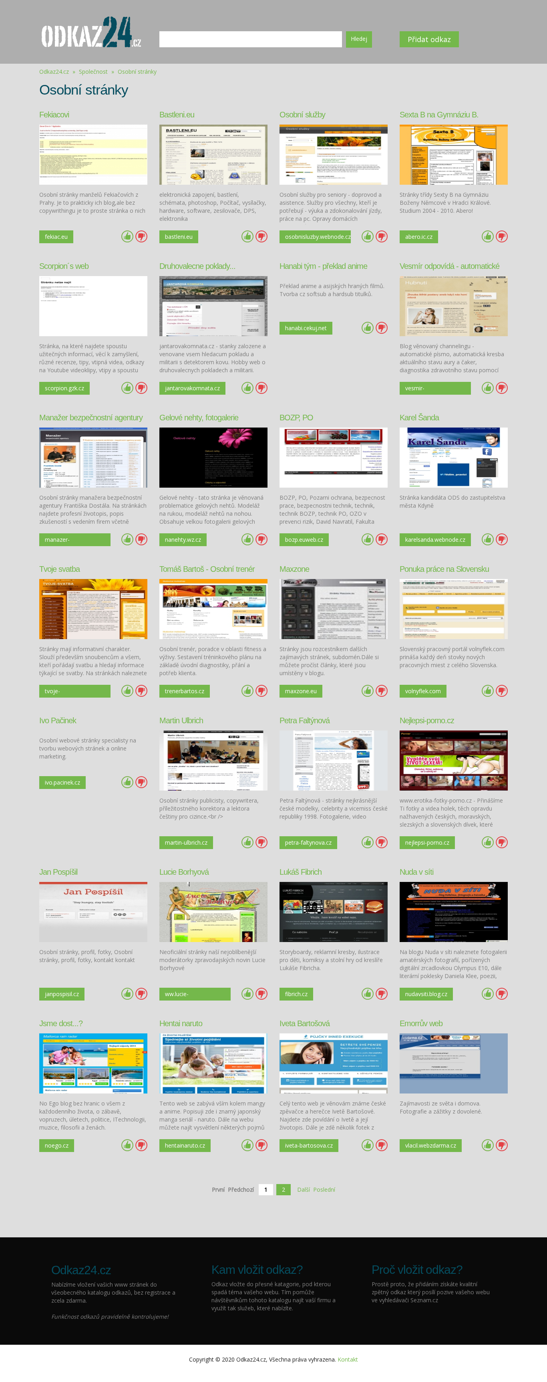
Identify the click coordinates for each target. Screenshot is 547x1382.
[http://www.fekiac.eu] (93, 154)
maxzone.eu (301, 691)
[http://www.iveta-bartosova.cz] (334, 1063)
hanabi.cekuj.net (306, 328)
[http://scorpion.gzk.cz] (93, 305)
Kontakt (348, 1359)
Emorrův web (421, 1023)
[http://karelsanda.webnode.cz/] (454, 457)
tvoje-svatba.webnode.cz (69, 692)
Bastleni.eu (176, 114)
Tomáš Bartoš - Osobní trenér (207, 569)
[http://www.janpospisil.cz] (93, 911)
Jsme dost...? (60, 1023)
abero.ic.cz (418, 236)
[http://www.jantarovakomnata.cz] (213, 305)
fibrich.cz (296, 994)
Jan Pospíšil (58, 872)
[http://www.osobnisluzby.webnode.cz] (334, 154)
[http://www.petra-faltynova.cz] (334, 760)
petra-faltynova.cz (308, 842)
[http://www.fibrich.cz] (334, 911)
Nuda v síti (416, 872)
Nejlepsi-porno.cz (427, 720)
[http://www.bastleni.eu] (213, 154)
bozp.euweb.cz (304, 539)
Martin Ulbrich (181, 720)
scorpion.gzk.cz (64, 388)
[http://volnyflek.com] (454, 608)
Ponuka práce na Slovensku (444, 569)
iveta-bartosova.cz (309, 1145)
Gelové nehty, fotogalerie (198, 417)
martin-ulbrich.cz (186, 842)
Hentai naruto (180, 1023)
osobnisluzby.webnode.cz (318, 236)
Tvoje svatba (59, 569)
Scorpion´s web (63, 266)
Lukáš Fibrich (301, 872)
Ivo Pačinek (57, 720)
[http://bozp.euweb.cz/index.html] (334, 457)
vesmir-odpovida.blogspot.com (435, 389)
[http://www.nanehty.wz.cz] (213, 457)
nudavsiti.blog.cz (426, 994)
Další (303, 1189)
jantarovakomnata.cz (192, 388)
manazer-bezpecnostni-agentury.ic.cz (63, 541)
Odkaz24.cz (54, 71)
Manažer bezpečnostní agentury (91, 417)
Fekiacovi (54, 114)
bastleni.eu (179, 236)
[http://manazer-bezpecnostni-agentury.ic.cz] (93, 457)
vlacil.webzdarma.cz (430, 1145)
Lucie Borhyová (184, 872)
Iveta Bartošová (305, 1023)
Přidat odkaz (429, 39)
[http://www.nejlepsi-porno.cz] (454, 760)
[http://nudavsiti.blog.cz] (454, 911)
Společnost (94, 71)
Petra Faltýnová (305, 720)
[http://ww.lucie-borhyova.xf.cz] (213, 911)
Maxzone (294, 569)
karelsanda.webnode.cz (435, 539)
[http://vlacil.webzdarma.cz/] (454, 1063)
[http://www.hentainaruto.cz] (213, 1063)
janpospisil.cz (62, 994)
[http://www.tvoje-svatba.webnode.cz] (93, 608)
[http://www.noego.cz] (93, 1063)
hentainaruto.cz (185, 1145)
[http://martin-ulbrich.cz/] (213, 760)
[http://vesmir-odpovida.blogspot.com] (454, 305)
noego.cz (56, 1145)
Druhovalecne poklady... (197, 266)
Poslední (324, 1189)
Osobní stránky (137, 71)
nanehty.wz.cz (183, 539)
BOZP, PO (296, 417)
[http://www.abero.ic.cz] (454, 154)
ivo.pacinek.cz (62, 782)
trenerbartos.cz (184, 691)
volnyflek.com (423, 691)
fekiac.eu (56, 236)
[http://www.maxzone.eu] (334, 608)
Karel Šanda (419, 417)
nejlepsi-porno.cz (427, 842)
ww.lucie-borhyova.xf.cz (183, 995)
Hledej (359, 38)
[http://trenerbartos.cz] (213, 608)
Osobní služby (302, 114)
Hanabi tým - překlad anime (323, 266)
